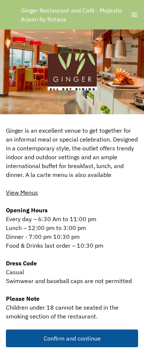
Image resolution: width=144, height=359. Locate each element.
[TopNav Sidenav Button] (134, 14)
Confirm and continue (72, 338)
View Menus (22, 192)
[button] (72, 338)
